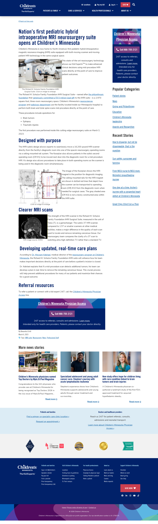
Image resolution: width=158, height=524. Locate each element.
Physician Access (88, 470)
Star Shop (123, 478)
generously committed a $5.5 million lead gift (53, 97)
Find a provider (45, 478)
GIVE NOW (129, 488)
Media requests (108, 481)
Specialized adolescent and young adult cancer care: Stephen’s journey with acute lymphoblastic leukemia (79, 379)
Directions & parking (68, 476)
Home (64, 508)
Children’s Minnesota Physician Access (62, 303)
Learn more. (84, 320)
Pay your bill (45, 476)
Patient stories (119, 95)
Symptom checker (46, 473)
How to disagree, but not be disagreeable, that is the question (125, 146)
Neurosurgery (37, 338)
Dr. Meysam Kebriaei (41, 254)
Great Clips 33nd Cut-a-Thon (126, 204)
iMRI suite (28, 338)
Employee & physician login (91, 473)
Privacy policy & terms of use (77, 508)
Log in (113, 4)
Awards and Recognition (123, 126)
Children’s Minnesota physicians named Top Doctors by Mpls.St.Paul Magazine (37, 378)
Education (117, 111)
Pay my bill (101, 4)
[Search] (133, 5)
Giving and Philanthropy (123, 106)
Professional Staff (53, 338)
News (44, 338)
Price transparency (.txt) (48, 484)
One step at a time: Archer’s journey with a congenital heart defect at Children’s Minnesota (126, 191)
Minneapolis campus (68, 478)
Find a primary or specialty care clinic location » (48, 416)
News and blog (108, 476)
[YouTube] (134, 496)
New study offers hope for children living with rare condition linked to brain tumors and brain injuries (121, 379)
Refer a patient (87, 478)
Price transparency (46, 481)
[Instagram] (130, 496)
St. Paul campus (67, 481)
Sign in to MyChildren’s (48, 470)
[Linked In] (126, 496)
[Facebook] (122, 496)
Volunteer (123, 470)
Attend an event (125, 473)
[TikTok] (138, 496)
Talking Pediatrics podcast (91, 476)
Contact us (92, 508)
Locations (87, 4)
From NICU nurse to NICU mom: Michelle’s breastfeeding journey (126, 175)
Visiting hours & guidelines (70, 473)
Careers (106, 478)
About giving (124, 476)
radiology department (40, 104)
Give (124, 4)
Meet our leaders (109, 473)
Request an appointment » (48, 421)
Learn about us (108, 470)
